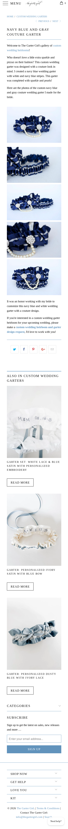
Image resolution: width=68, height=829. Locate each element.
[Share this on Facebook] (24, 349)
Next (55, 21)
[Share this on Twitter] (14, 349)
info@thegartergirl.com (29, 816)
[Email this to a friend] (52, 349)
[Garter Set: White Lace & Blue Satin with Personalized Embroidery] (34, 456)
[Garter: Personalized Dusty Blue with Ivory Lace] (34, 668)
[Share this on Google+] (43, 349)
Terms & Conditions (48, 808)
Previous (43, 21)
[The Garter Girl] (34, 3)
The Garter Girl (25, 808)
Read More (20, 482)
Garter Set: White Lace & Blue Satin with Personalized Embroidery (33, 465)
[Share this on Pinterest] (33, 349)
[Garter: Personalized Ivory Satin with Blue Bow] (34, 564)
